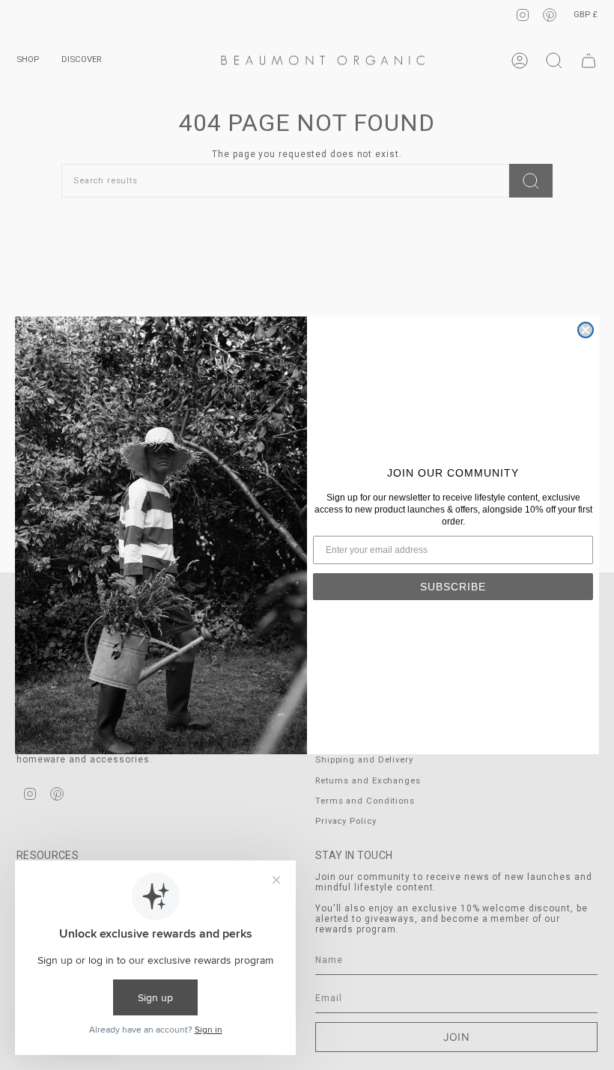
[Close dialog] (585, 329)
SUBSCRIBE (453, 587)
